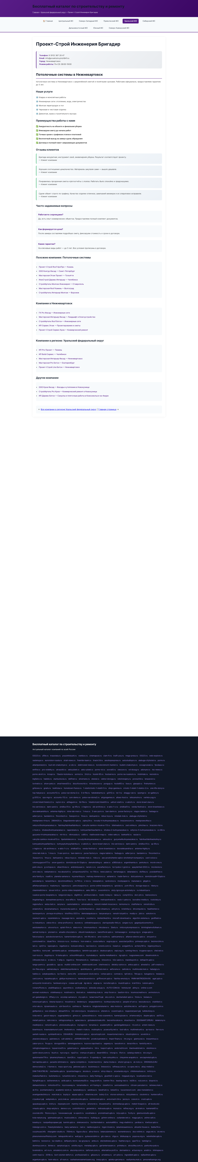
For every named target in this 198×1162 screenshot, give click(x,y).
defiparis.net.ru (70, 1141)
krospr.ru (51, 774)
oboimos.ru (151, 1048)
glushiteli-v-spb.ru (112, 1076)
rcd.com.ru (142, 1080)
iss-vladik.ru (57, 1141)
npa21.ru (74, 1053)
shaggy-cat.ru (130, 793)
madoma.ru (55, 886)
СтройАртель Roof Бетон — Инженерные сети (60, 321)
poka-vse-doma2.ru (90, 797)
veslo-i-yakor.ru (124, 899)
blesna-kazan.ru (56, 1002)
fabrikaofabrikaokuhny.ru (150, 839)
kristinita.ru (126, 909)
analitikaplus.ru (54, 988)
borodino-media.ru (141, 899)
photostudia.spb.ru (67, 1025)
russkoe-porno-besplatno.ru (45, 895)
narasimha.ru (50, 881)
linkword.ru (106, 1067)
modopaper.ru (124, 881)
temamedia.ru (82, 1085)
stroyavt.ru (151, 936)
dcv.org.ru (147, 1053)
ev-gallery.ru (153, 793)
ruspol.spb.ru (82, 1057)
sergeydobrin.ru (95, 1002)
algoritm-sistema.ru (141, 918)
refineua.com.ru (119, 1067)
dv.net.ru (161, 1131)
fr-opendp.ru (95, 1057)
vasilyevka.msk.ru (133, 1159)
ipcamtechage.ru (74, 1071)
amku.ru (95, 1141)
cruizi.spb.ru (146, 1099)
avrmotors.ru (154, 992)
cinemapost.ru (95, 756)
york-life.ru (129, 886)
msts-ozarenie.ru (105, 1015)
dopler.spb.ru (149, 1015)
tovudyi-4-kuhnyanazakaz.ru (106, 820)
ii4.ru (97, 1048)
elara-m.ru (77, 927)
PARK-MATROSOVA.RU (141, 978)
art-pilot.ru (118, 1155)
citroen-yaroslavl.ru (139, 1085)
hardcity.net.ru (145, 1043)
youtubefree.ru (156, 872)
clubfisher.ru (136, 904)
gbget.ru (146, 881)
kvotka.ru (75, 941)
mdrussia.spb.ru (104, 1108)
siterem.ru (105, 1011)
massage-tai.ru (68, 918)
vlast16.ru (37, 950)
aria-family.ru (38, 876)
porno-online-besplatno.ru (101, 886)
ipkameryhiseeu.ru (58, 1057)
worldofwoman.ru (86, 909)
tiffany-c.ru (54, 997)
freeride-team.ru (84, 760)
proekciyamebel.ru (99, 1039)
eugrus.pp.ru (112, 941)
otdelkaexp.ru (56, 992)
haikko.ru (36, 974)
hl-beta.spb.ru (62, 955)
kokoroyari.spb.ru (40, 1002)
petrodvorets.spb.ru (79, 1099)
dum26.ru (71, 1057)
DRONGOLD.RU (150, 1062)
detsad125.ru (64, 1011)
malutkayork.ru (131, 960)
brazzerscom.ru (127, 820)
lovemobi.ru (38, 1150)
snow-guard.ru (58, 862)
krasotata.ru (55, 756)
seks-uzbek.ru (87, 769)
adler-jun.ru (37, 816)
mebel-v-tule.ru (83, 1029)
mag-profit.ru (96, 1080)
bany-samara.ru (71, 1127)
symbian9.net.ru (55, 1034)
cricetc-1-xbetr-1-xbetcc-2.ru (135, 788)
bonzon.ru (45, 1141)
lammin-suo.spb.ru (90, 950)
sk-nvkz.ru (137, 1062)
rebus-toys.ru (107, 816)
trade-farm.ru (123, 876)
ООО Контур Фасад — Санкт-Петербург (57, 271)
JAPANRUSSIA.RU (82, 1039)
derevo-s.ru (66, 1108)
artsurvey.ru (137, 1150)
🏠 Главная (48, 21)
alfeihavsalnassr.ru (40, 886)
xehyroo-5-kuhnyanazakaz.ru (143, 830)
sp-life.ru (76, 807)
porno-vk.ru (100, 769)
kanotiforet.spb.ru (105, 932)
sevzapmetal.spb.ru (148, 1057)
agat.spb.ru (157, 978)
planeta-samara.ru (62, 876)
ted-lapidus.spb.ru (40, 1062)
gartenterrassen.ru (107, 1145)
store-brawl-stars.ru (145, 802)
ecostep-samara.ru (68, 997)
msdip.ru (133, 913)
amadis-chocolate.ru (68, 932)
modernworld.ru (95, 1062)
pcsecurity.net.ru (111, 1029)
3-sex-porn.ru (98, 811)
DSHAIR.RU (68, 1034)
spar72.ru (136, 1141)
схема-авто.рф (75, 983)
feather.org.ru (124, 1141)
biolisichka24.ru (104, 918)
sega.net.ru (151, 1131)
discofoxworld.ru (80, 783)
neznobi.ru (154, 774)
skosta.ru (87, 1071)
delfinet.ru (72, 779)
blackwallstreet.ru (137, 1048)
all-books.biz (153, 1104)
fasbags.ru (153, 811)
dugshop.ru (49, 955)
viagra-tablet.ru (140, 811)
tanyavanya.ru (105, 913)
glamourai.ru (139, 1039)
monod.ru (117, 1108)
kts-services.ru (39, 807)
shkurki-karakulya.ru (87, 932)
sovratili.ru (111, 769)
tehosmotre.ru (136, 797)
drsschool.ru (129, 1020)
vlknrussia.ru (74, 834)
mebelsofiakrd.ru (40, 1076)
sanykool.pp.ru (63, 1145)
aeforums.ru (115, 969)
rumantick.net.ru (69, 1076)
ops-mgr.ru (47, 797)
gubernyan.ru (73, 1048)
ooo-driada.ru (51, 1011)
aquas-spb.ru (77, 1094)
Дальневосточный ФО (78, 28)
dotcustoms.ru (137, 876)
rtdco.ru (96, 858)
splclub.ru (118, 886)
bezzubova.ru (145, 1002)
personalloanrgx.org (152, 1159)
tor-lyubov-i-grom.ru (121, 867)
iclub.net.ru (37, 1015)
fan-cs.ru (160, 1029)
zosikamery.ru (81, 988)
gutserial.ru (91, 1108)
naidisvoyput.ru (93, 1127)
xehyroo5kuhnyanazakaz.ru (44, 825)
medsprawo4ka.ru (143, 820)
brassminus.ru (152, 1039)
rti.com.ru (136, 1025)
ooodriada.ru (90, 1113)
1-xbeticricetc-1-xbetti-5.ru (95, 788)
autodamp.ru (38, 881)
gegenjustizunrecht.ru (144, 923)
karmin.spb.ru (69, 1122)
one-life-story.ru (157, 788)
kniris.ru (52, 1104)
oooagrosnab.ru (146, 765)
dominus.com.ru (39, 1145)
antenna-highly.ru (57, 811)
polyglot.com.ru (156, 1006)
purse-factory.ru (125, 811)
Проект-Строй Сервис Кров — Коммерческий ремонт (63, 330)
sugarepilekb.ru (64, 1015)
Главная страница (107, 409)
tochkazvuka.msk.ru (112, 1002)
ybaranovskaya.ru (40, 1039)
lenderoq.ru (82, 1002)
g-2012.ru (37, 797)
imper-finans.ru (115, 1039)
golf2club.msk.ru (101, 969)
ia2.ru (35, 946)
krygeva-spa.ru (146, 950)
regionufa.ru (38, 904)
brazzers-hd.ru (156, 825)
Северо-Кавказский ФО (119, 28)
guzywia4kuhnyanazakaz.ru (126, 839)
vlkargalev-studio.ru (56, 1131)
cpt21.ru (42, 946)
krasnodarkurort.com (53, 1029)
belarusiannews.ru (108, 1131)
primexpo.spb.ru (142, 941)
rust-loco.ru (38, 955)
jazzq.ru (126, 1099)
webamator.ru (50, 872)
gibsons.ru (95, 1155)
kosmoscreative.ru (139, 992)
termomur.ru (124, 904)
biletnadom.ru (118, 825)
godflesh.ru (156, 918)
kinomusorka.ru (90, 927)
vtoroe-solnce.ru (117, 1094)
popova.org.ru (138, 1136)
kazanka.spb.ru (51, 978)
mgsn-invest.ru (108, 1127)
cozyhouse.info (39, 1131)
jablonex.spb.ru (80, 1067)
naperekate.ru (73, 830)
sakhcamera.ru (117, 936)
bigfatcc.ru (37, 779)
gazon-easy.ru (50, 1015)
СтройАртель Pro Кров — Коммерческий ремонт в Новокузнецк (68, 391)
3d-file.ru (83, 802)
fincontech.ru (61, 816)
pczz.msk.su (63, 1099)
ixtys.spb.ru (121, 1113)
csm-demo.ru (75, 797)
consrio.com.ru (104, 946)
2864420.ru (56, 820)
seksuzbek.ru (73, 769)
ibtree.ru (51, 1145)
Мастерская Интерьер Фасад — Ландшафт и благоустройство (67, 317)
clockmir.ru (144, 1094)
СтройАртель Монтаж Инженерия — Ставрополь (61, 284)
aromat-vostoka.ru (41, 992)
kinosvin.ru (106, 960)
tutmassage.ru (121, 932)
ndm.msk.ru (52, 1020)
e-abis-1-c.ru (112, 807)
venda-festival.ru (139, 807)
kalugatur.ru (149, 974)
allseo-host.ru (122, 797)
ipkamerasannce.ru (124, 1127)
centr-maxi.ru (38, 1155)
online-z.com (146, 988)
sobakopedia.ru (49, 974)
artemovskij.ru (135, 1015)
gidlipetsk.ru (38, 1011)
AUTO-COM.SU (113, 988)
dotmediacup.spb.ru (121, 1104)
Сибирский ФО (149, 21)
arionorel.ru (92, 1104)
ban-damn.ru (111, 811)
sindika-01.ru (65, 807)
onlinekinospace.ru (93, 923)
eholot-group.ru (125, 1062)
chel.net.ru (158, 950)
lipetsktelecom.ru (68, 839)
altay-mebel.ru (148, 1067)
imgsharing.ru (38, 899)
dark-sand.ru (52, 807)
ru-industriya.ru (143, 890)
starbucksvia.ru (60, 779)
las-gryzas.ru (84, 1141)
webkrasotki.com (89, 964)
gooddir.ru (51, 964)
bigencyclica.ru (154, 946)
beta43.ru (115, 1090)
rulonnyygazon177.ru (41, 862)
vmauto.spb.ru (39, 1108)
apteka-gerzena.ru (116, 1159)
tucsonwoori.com (128, 1090)
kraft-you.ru (118, 756)
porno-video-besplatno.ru (73, 890)
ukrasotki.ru (61, 769)
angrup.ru (98, 983)
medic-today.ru (105, 895)
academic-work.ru (63, 1090)
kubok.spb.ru (148, 983)
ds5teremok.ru (53, 1080)
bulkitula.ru (57, 788)
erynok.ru (79, 923)
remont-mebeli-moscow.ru (105, 904)
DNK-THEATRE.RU (40, 1071)
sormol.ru (79, 774)
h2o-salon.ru (118, 960)
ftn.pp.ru (48, 1043)
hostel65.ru (119, 783)
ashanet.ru (111, 876)
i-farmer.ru (51, 1067)
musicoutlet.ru (70, 1117)
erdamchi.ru (38, 909)
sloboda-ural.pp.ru (97, 988)
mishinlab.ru (143, 774)
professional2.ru (82, 1155)
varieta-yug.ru (150, 797)
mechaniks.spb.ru (57, 1071)
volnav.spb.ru (106, 974)
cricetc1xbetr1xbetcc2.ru (43, 802)
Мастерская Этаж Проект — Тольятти (56, 275)
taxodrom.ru (120, 1043)
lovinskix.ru (37, 783)
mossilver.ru (70, 1002)
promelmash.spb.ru (106, 1113)
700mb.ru (70, 1131)
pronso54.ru (138, 779)
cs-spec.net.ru (134, 1067)
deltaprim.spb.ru (147, 960)
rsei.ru (82, 1127)
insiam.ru (116, 946)
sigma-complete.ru (78, 1062)
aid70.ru (160, 1015)
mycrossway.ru (68, 1085)
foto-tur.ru (81, 899)
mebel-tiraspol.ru (139, 1104)
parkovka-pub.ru (151, 1145)
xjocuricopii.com (98, 1034)
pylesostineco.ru (89, 1015)
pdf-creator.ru (158, 964)
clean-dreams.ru (103, 909)
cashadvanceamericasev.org (82, 1159)
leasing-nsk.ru (122, 1080)
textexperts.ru (39, 913)
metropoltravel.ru (108, 899)
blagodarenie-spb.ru (72, 820)
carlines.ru (76, 1006)
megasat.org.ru (128, 1076)
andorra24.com (121, 1048)
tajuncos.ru (66, 886)
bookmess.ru (93, 1067)
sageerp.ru (108, 1043)
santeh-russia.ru (39, 1034)
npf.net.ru (128, 974)
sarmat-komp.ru (39, 932)
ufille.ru (45, 756)
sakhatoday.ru (53, 969)
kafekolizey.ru (148, 1011)
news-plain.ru (106, 872)
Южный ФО (98, 28)
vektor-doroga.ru (108, 779)
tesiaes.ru (160, 974)
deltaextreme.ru (39, 1085)
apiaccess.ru (80, 1020)
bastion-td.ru (123, 992)
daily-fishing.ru (96, 1076)
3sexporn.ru (74, 816)
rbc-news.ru (157, 769)
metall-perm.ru (39, 1020)
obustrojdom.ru (132, 1034)
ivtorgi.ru (114, 1053)
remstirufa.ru (149, 904)
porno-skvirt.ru (39, 774)
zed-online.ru (131, 825)
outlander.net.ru (123, 1117)
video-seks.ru (114, 834)
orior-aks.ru (38, 1006)
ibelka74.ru (155, 1127)
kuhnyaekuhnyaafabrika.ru (44, 844)
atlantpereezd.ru (40, 765)
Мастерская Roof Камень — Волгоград (56, 288)
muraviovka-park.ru (68, 909)
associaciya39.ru (126, 941)
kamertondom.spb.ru (74, 936)
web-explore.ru (155, 756)
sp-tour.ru (150, 1029)
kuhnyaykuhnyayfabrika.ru (68, 844)
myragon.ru (82, 1025)
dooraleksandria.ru (41, 811)
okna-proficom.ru (65, 923)
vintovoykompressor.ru (130, 927)
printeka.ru (121, 1145)
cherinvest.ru (104, 964)
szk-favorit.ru (65, 1006)
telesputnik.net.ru (65, 1136)
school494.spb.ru (77, 955)
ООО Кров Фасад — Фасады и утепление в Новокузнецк (64, 387)
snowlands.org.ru (121, 1071)
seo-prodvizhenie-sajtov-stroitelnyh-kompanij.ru (123, 858)
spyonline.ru (68, 988)
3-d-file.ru (85, 793)
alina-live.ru (94, 1131)
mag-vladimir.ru (126, 1122)
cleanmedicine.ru (40, 890)
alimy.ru (136, 988)
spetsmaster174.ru (40, 1057)
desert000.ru (102, 1053)
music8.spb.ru (124, 983)
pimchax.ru (143, 825)
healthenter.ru (153, 909)
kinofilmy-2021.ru (72, 913)
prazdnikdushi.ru (69, 756)
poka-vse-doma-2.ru (70, 793)
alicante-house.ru (141, 1127)
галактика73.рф (96, 997)
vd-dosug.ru (133, 769)
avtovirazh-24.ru (114, 1099)
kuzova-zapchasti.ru (93, 1043)
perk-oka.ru (38, 867)
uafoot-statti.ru (117, 802)
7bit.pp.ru (138, 974)
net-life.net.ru (90, 936)
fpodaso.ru (159, 765)
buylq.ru (66, 1094)
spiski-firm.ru (66, 927)
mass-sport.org (65, 1067)
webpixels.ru (51, 1099)
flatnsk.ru (87, 1006)
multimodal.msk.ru (140, 969)
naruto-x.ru (91, 867)
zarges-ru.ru (127, 923)
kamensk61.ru (152, 1108)
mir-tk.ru (63, 834)
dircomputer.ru (139, 909)
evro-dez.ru (38, 872)
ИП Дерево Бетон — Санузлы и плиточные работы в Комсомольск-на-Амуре (74, 396)
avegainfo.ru (127, 946)
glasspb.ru (137, 783)
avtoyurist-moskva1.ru (42, 983)
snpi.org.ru (119, 950)
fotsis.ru (138, 997)
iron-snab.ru (86, 941)
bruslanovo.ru (93, 1011)
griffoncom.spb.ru (104, 978)
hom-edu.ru (53, 1159)
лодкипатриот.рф (133, 1011)
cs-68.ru (161, 830)
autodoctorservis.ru (54, 936)
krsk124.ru (136, 983)
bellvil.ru (36, 1141)
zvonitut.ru (91, 918)
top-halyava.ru (39, 793)
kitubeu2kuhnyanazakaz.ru (53, 830)
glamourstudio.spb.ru (146, 1113)
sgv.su (60, 964)
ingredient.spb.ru (132, 1155)
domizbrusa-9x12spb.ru (76, 862)
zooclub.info (38, 1113)
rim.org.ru (128, 1039)
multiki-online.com (72, 964)
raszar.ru (137, 834)
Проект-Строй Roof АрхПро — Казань (56, 267)
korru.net (46, 950)
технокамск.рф (65, 1113)
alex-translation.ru (145, 1090)
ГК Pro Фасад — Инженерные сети (54, 313)
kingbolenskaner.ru (101, 1006)
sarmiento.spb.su (59, 950)
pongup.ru (108, 783)
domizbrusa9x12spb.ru (155, 876)
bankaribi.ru (126, 834)
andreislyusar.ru (77, 867)
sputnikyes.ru (86, 969)
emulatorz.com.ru (61, 1150)
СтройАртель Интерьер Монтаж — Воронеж (59, 292)
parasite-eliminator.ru (59, 1062)
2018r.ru (49, 1155)
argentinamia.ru (131, 862)
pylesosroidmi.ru (92, 1136)
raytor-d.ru (60, 802)
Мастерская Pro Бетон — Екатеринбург (57, 363)
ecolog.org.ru (134, 932)
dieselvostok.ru (152, 955)
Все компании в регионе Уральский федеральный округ (68, 409)
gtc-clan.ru (105, 1136)
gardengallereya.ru (122, 1025)
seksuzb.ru (107, 839)
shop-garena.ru (115, 788)
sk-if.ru (35, 1090)
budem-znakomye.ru (129, 765)
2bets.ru (114, 927)
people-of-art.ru (130, 1002)
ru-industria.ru (39, 923)
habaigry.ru (155, 969)
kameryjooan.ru (121, 1015)
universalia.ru (87, 904)
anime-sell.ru (149, 1117)
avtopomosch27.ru (80, 872)
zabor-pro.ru (38, 1043)
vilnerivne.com (91, 1094)
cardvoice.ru (110, 881)
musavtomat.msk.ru (115, 1034)
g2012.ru (110, 793)
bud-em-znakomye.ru (57, 765)
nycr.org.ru (64, 1053)
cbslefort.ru (108, 1085)
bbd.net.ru (80, 992)
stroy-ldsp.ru (106, 1071)
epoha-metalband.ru (108, 955)
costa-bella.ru (99, 941)
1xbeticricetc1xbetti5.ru (99, 802)
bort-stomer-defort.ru (63, 1155)
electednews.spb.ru (108, 1141)
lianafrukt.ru (104, 1090)
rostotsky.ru (155, 899)
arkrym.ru (116, 909)
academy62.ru (106, 1025)
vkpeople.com (64, 1104)
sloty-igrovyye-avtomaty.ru (123, 890)
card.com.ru (38, 978)
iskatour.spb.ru (106, 950)
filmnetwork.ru (82, 960)
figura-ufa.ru (81, 1131)
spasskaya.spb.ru (40, 1104)
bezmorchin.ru (157, 941)
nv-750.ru (94, 872)
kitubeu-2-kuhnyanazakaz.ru (116, 830)
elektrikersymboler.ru (70, 969)
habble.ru (48, 779)
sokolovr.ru (151, 913)
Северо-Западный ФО (88, 21)
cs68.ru (84, 834)
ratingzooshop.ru (66, 1020)
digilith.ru (78, 895)
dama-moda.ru (110, 1062)
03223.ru (36, 756)
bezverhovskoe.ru (114, 1020)
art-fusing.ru (95, 1085)
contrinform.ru (78, 1108)
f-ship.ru (61, 960)
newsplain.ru (98, 881)
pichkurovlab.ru (90, 895)
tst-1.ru (119, 793)
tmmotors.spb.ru (82, 1034)
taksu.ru (117, 895)
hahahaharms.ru (98, 793)
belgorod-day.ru (66, 895)
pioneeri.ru (52, 932)
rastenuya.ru (38, 760)
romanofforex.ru (40, 988)
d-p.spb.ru (82, 997)
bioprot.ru (153, 1080)
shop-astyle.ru (53, 1108)
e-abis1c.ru (130, 802)
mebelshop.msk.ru (95, 992)
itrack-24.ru (98, 760)
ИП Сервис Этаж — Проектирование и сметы (59, 325)
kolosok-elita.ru (77, 946)
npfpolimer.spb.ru (148, 1155)
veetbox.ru (83, 756)
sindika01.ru (125, 807)
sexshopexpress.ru (112, 760)
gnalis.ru (47, 788)
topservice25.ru (59, 1048)
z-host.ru (36, 830)
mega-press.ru (131, 756)
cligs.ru (115, 1136)
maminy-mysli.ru (79, 1104)
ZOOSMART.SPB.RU (145, 1020)
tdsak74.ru (51, 941)
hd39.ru (133, 1080)
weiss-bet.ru (50, 904)
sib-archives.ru (99, 807)
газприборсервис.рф (52, 1122)
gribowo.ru (37, 788)
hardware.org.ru (60, 983)
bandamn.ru (49, 816)
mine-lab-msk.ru (74, 811)
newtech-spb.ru (39, 918)
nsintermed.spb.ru (97, 1099)
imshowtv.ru (69, 1029)
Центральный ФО (66, 21)
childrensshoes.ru (137, 1071)
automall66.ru (112, 1122)
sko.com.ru (110, 997)
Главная (36, 12)
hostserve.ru (110, 774)
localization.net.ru (144, 1076)
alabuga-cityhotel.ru (147, 760)
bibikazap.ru (125, 1136)
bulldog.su (95, 1117)
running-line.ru (131, 950)
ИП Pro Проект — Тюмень (50, 350)
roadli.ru (49, 876)
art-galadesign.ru (40, 997)
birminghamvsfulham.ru (151, 927)
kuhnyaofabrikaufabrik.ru (91, 830)
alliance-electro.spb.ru (135, 936)
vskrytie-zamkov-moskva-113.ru (96, 825)
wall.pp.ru (79, 1136)
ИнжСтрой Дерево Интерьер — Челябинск (58, 280)
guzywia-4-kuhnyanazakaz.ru (45, 834)
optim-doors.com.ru (41, 1053)
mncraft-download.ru (122, 918)
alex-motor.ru (116, 1006)
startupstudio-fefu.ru (111, 923)
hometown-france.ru (72, 788)
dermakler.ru (125, 1150)
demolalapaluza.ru (89, 913)
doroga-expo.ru (142, 886)
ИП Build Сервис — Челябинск (52, 354)
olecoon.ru (122, 769)
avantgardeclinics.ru (41, 1094)
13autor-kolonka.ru (65, 774)
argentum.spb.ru (40, 1159)
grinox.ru (76, 1015)
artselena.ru (107, 1155)
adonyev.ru (145, 769)
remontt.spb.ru (51, 1025)
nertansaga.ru (119, 872)
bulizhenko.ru (54, 1076)
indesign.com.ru (39, 1127)
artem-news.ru (148, 1025)
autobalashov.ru (39, 927)
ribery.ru (154, 886)
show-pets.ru (49, 783)
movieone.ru (156, 867)
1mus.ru (84, 816)
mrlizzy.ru (151, 1071)
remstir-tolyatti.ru (120, 913)
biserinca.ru (38, 1029)
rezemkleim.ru (54, 918)
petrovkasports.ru (80, 886)
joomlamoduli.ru (47, 1090)
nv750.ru (78, 881)
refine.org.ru (128, 1108)
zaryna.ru (61, 904)
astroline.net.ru (130, 1006)
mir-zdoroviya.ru (79, 1011)
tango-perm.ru (39, 964)
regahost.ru (64, 946)
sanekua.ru (92, 1090)
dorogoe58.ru (60, 1043)
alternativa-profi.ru (110, 1150)
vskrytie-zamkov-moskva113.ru (46, 839)
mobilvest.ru (69, 992)
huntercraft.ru (157, 1094)
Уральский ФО (130, 21)
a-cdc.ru (72, 765)
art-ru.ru (48, 1150)
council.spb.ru (117, 1011)
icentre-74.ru (108, 1080)
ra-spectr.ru (79, 1113)
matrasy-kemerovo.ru (96, 876)
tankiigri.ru (146, 1141)
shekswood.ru (83, 1122)
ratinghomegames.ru (41, 1048)
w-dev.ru (52, 960)
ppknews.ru (55, 1039)
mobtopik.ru (96, 1029)
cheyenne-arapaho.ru (129, 1057)
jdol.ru (141, 913)
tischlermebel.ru (97, 1122)
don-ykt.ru (139, 895)
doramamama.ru (51, 909)
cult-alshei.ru (66, 1039)
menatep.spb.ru (91, 1145)
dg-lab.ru (88, 983)
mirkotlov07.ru (54, 1085)
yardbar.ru (139, 1122)
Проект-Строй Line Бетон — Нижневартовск (59, 367)
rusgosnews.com (136, 955)
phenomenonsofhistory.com (45, 1136)
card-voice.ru (151, 858)
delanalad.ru (132, 872)
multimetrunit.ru (137, 1029)
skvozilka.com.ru (135, 1145)
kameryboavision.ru (86, 978)
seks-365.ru (91, 890)
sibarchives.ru (63, 867)
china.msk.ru (83, 1117)
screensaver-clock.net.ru (88, 974)
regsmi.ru (70, 960)
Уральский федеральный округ (53, 12)
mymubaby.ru (92, 955)
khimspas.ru (158, 1150)
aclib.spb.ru (66, 1080)
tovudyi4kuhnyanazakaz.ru (89, 839)
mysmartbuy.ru (78, 876)
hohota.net (126, 988)
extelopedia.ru (74, 950)
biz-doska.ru (93, 899)
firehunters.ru (149, 783)
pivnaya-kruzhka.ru (55, 913)
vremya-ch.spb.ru (87, 1053)
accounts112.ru (53, 793)
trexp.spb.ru (101, 1159)
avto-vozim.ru (104, 936)
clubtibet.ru (157, 1002)
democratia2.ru (39, 1067)
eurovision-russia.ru (53, 760)
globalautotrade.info (96, 1020)
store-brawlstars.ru (156, 807)
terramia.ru (93, 1025)
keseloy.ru (37, 1122)
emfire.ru (36, 769)
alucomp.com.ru (77, 1150)
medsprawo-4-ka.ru (41, 820)
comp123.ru (128, 895)
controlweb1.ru (39, 941)
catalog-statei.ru (134, 1053)
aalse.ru (107, 862)
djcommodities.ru (65, 881)
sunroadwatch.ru (121, 1085)
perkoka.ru (143, 862)
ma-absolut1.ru (64, 872)
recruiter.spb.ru (110, 983)
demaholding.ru (95, 862)
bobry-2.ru (103, 1094)
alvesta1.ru (145, 964)
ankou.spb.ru (133, 964)
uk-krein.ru (140, 1108)
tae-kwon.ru (91, 946)
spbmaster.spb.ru (55, 1117)
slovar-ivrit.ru (54, 890)
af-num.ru (64, 1159)
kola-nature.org (39, 1117)
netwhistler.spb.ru (154, 1136)
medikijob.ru (38, 1025)
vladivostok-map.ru (97, 834)
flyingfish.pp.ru (39, 1080)
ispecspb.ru (53, 946)
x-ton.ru (87, 881)
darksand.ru (94, 816)
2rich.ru (88, 774)
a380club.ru (117, 862)
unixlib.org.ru (77, 1145)
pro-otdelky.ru (48, 769)
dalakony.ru (160, 1020)
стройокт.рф (38, 1099)
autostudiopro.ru (129, 760)
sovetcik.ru (145, 1034)
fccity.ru (131, 1113)
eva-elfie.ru (71, 899)
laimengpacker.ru (75, 1043)
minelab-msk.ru (121, 816)
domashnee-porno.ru (55, 899)
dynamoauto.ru (50, 1006)
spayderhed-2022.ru (141, 867)
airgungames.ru (107, 797)
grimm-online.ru (108, 1117)
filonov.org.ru (50, 1113)
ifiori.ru (122, 1053)
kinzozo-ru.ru (63, 941)
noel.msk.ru (57, 1094)
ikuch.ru (55, 1053)
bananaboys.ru (79, 1090)
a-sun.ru (95, 1071)
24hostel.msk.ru (39, 960)
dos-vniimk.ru (138, 1131)
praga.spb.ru (147, 932)
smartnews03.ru (64, 783)
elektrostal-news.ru (86, 765)
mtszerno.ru (83, 1076)
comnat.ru (118, 974)
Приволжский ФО (111, 21)
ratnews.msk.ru (155, 1085)
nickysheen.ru (132, 1094)
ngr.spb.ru (123, 955)
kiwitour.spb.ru (151, 1122)
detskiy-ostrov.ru (119, 964)
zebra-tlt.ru (51, 923)
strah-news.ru (69, 760)
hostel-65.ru (98, 774)
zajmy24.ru (87, 820)
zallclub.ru (126, 969)
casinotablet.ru (73, 904)
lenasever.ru (150, 779)
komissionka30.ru (80, 1080)
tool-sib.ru (124, 1029)
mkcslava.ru (104, 927)
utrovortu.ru (53, 927)
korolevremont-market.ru (107, 765)
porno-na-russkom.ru (126, 774)
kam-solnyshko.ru (110, 1057)
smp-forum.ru (110, 992)
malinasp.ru (95, 960)
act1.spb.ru (143, 1006)
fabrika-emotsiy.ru (122, 978)
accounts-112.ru (60, 797)
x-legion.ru (86, 807)
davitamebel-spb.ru (124, 997)
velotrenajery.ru (124, 779)
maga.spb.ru (137, 1117)
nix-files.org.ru (39, 969)
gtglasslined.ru (86, 1048)
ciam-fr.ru (107, 756)
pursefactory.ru (104, 867)
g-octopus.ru (49, 867)
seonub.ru (80, 918)
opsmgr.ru (142, 793)
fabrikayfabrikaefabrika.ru (69, 825)
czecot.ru (135, 1099)
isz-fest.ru (61, 974)
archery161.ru (140, 946)
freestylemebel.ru (55, 1127)
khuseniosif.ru (105, 1104)
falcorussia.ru (38, 936)
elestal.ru (95, 779)
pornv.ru (161, 760)
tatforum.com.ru (93, 1150)
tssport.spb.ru (107, 1048)
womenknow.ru (124, 1131)
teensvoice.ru (151, 895)
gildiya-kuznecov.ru (67, 978)
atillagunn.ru (72, 802)
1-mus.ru (86, 811)
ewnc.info (72, 974)
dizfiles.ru (143, 872)
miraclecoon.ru (95, 783)
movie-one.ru (156, 862)
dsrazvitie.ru (132, 1043)
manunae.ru (136, 881)
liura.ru (129, 783)
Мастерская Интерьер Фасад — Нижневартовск (60, 358)
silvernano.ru (84, 779)
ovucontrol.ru (104, 890)
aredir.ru (147, 1150)
